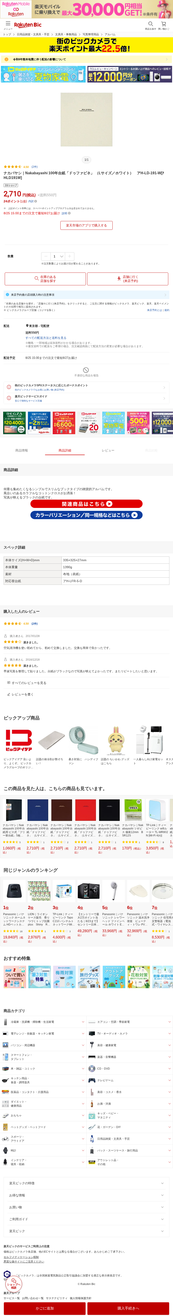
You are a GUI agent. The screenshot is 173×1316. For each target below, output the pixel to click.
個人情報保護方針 (80, 1298)
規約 (166, 310)
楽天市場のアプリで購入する (86, 225)
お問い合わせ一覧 (33, 1298)
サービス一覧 (12, 1298)
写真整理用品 (91, 34)
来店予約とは (154, 310)
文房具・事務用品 (66, 34)
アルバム (110, 34)
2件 (34, 623)
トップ (7, 34)
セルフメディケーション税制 (21, 1257)
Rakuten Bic (27, 25)
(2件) (35, 166)
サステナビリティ (57, 1298)
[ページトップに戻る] (166, 1301)
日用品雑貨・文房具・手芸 (33, 34)
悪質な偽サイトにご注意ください (24, 1261)
